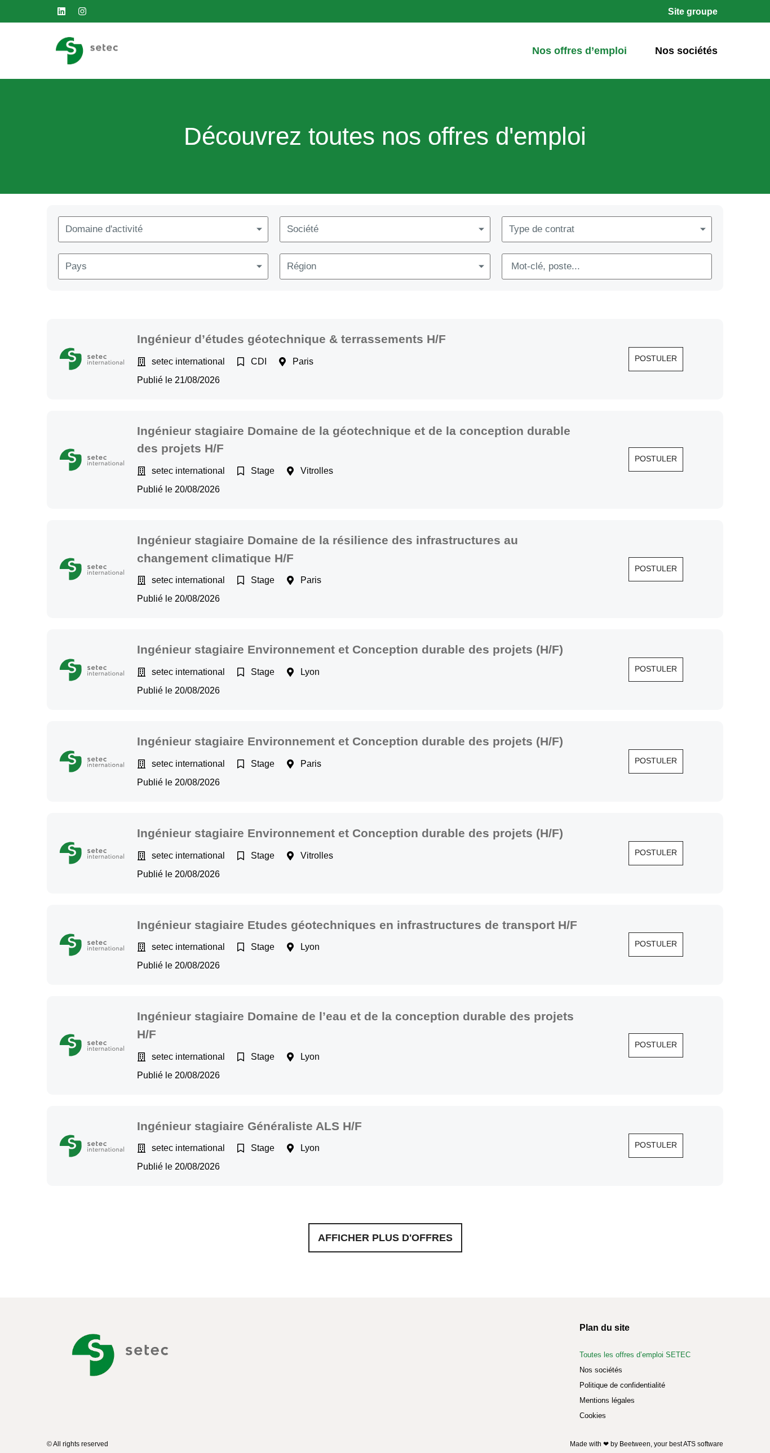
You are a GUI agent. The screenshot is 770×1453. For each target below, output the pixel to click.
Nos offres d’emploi (579, 50)
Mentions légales (607, 1400)
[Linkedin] (61, 11)
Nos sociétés (686, 50)
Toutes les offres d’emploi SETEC (635, 1354)
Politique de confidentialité (622, 1385)
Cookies (592, 1415)
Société (302, 229)
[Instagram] (82, 11)
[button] (656, 359)
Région (301, 266)
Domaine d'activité (104, 229)
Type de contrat (541, 229)
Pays (76, 266)
